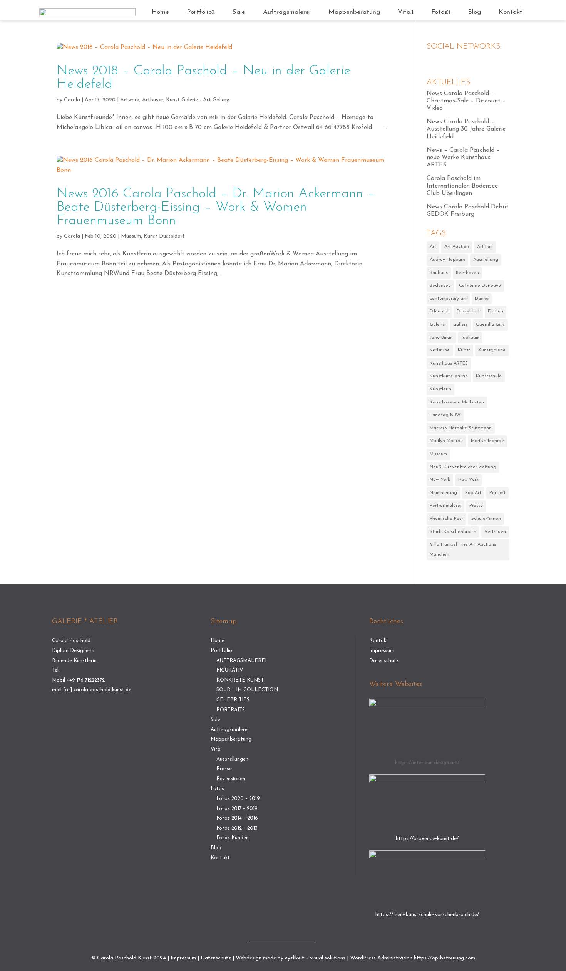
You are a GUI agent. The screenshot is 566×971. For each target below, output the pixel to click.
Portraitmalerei (445, 505)
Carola (72, 100)
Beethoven (467, 272)
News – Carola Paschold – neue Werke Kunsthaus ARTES (463, 157)
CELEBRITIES (233, 699)
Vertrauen (495, 531)
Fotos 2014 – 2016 (237, 818)
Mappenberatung (354, 12)
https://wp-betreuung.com (444, 958)
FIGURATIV (229, 670)
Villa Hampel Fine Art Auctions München (463, 549)
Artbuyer (152, 100)
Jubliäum (470, 337)
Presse (476, 505)
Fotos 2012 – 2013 (237, 828)
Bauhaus (439, 272)
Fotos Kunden (232, 837)
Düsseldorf (468, 311)
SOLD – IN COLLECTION (247, 689)
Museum (131, 236)
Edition (495, 311)
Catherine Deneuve (480, 285)
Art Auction (456, 246)
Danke (482, 298)
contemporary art (448, 298)
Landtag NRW (445, 415)
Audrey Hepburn (447, 259)
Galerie (437, 324)
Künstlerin (440, 389)
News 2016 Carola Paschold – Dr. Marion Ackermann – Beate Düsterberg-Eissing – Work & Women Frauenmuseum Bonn (216, 207)
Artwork (129, 100)
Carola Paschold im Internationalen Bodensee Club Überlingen (462, 185)
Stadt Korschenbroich (453, 531)
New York (440, 479)
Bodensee (440, 285)
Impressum (381, 650)
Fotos (439, 12)
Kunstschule (489, 376)
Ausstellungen (232, 759)
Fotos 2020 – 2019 (238, 798)
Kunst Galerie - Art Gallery (197, 100)
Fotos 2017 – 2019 (237, 808)
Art (433, 246)
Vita (404, 12)
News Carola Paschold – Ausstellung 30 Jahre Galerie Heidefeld (466, 129)
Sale (239, 12)
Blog (474, 12)
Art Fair (485, 246)
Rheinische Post (446, 518)
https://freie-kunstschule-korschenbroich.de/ (427, 914)
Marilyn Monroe (446, 440)
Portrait (497, 493)
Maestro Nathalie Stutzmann (461, 428)
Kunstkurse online (449, 376)
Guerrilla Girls (490, 324)
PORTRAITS (230, 709)
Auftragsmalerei (287, 12)
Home (160, 12)
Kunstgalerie (492, 350)
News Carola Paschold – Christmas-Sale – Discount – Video (466, 101)
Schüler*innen (486, 518)
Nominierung (443, 493)
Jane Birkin (441, 337)
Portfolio (199, 12)
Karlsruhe (440, 350)
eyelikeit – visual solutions (315, 958)
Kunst (464, 350)
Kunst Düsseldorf (164, 236)
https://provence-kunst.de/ (427, 839)
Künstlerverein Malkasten (457, 402)
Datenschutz (384, 660)
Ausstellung (485, 259)
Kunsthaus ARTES (449, 363)
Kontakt (510, 12)
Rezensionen (230, 778)
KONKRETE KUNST (240, 680)
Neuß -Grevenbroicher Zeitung (463, 467)
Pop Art (473, 493)
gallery (460, 324)
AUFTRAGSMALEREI (241, 660)
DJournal (439, 311)
